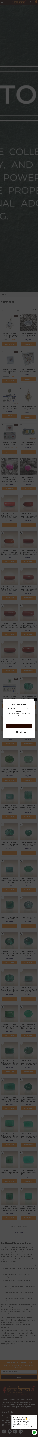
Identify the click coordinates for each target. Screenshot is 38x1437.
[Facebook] (13, 732)
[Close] (35, 699)
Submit (19, 726)
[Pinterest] (21, 732)
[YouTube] (25, 732)
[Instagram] (17, 732)
